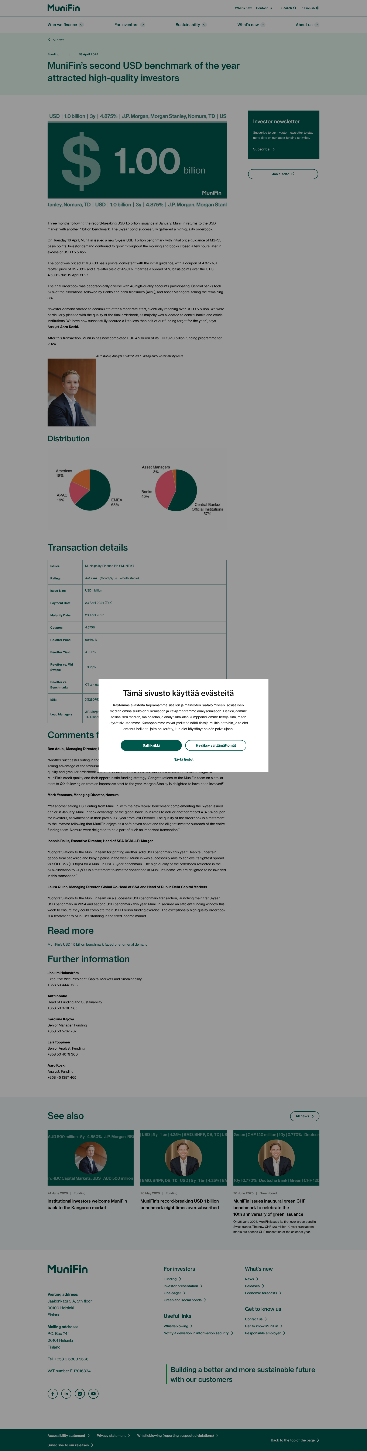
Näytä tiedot (183, 759)
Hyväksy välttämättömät (216, 745)
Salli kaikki (151, 745)
